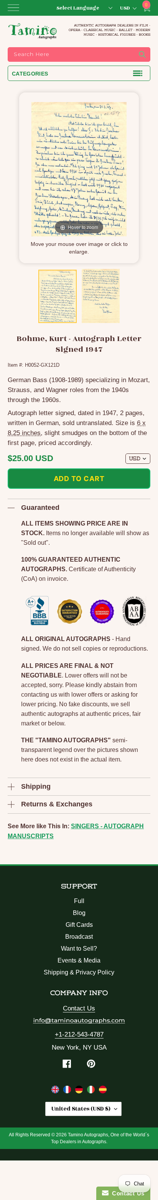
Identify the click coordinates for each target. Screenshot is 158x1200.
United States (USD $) (80, 1108)
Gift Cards (79, 924)
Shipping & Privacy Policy (79, 972)
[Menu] (13, 7)
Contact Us (79, 1008)
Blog (79, 913)
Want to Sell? (79, 948)
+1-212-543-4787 (79, 1034)
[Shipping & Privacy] (56, 1091)
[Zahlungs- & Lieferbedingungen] (80, 1091)
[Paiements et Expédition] (68, 1091)
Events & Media (79, 960)
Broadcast (79, 936)
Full (79, 901)
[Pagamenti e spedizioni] (92, 1091)
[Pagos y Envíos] (103, 1091)
